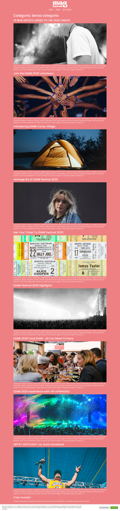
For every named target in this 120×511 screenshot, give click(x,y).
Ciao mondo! (22, 497)
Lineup (57, 10)
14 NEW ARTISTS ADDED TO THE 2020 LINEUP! (41, 20)
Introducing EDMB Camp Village (34, 126)
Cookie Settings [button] (104, 507)
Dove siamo (66, 10)
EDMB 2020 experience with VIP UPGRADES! (41, 391)
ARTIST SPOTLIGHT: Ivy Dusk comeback (38, 444)
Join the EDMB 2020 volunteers (33, 73)
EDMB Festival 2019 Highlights (32, 285)
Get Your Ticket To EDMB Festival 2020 (38, 232)
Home (51, 10)
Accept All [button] (114, 507)
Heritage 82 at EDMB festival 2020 (35, 179)
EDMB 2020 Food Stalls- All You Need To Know (43, 338)
